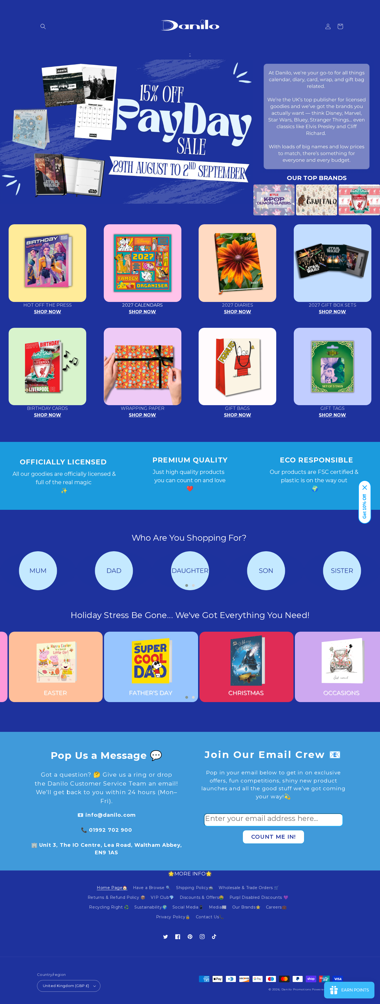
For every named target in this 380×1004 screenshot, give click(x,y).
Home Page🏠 (112, 887)
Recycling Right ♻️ (109, 907)
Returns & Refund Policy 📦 (116, 897)
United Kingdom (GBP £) (66, 985)
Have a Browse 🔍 (152, 887)
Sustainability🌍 (150, 907)
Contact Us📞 (210, 916)
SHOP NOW (47, 311)
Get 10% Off (364, 506)
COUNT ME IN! (273, 836)
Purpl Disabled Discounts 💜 (259, 897)
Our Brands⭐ (246, 907)
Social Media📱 (188, 907)
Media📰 (218, 907)
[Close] (364, 487)
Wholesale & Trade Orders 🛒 (249, 887)
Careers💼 (276, 907)
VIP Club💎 (162, 897)
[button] (43, 26)
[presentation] (245, 200)
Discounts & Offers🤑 (202, 897)
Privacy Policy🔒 (173, 916)
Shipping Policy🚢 (194, 887)
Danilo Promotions (296, 989)
